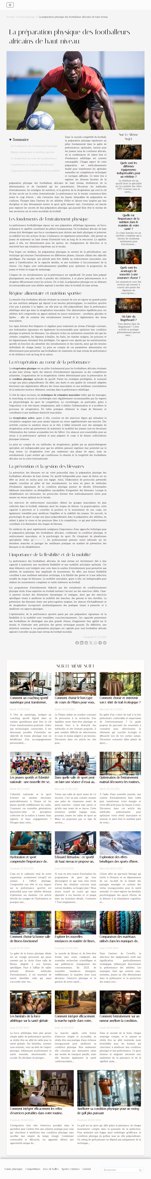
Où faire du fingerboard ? (129, 318)
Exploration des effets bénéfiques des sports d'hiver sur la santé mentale (119, 861)
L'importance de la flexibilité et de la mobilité (35, 170)
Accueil (10, 17)
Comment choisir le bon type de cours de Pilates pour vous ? (74, 702)
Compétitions (33, 1169)
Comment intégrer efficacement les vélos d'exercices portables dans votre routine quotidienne (36, 1113)
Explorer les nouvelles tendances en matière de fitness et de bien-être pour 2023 (75, 941)
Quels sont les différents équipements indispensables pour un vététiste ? (128, 169)
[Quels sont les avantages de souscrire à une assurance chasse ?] (128, 256)
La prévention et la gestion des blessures (32, 164)
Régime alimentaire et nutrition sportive (32, 152)
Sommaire (21, 139)
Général (87, 1169)
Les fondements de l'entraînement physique (34, 146)
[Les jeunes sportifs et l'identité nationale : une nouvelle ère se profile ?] (30, 763)
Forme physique (26, 17)
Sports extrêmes (71, 1169)
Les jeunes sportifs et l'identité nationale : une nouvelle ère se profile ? (29, 782)
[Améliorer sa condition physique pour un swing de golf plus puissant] (109, 1088)
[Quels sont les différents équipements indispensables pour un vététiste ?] (128, 152)
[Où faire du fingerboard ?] (128, 305)
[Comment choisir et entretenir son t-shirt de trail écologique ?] (120, 683)
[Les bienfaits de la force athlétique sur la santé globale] (30, 1002)
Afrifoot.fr (39, 540)
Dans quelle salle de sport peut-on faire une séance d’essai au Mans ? (75, 782)
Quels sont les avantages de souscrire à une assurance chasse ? (128, 272)
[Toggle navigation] (10, 4)
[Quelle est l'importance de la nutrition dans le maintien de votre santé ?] (128, 204)
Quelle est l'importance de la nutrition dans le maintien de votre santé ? (128, 222)
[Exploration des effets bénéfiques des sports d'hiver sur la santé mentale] (120, 842)
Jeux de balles (51, 1169)
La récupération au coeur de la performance (34, 158)
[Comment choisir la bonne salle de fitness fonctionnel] (30, 922)
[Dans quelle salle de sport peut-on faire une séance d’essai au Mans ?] (75, 763)
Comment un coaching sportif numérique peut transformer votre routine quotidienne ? (29, 702)
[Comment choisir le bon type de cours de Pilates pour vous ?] (75, 683)
